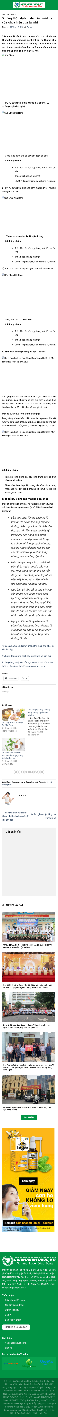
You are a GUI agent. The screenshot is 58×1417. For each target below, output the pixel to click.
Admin (29, 27)
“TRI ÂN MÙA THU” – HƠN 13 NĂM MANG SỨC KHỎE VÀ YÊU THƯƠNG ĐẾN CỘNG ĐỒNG (27, 946)
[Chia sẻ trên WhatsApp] (16, 772)
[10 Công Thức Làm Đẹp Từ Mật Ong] (13, 714)
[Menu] (3, 4)
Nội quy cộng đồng (14, 1305)
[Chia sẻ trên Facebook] (21, 772)
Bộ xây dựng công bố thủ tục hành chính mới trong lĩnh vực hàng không (27, 1108)
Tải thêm (29, 1117)
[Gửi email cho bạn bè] (31, 772)
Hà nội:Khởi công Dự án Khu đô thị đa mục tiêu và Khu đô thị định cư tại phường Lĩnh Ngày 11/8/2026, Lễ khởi (27, 986)
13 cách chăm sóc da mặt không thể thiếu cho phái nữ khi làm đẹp (15, 816)
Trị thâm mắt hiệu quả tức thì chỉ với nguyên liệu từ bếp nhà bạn (13, 755)
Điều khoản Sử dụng (15, 1300)
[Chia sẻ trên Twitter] (26, 772)
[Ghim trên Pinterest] (36, 772)
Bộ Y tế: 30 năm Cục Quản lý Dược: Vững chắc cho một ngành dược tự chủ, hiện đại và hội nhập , (26, 1026)
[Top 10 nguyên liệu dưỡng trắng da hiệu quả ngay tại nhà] (40, 722)
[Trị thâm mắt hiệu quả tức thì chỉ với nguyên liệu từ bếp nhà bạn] (13, 744)
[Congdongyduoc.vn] (29, 5)
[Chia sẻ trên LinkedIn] (41, 772)
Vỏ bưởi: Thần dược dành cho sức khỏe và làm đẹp (27, 656)
